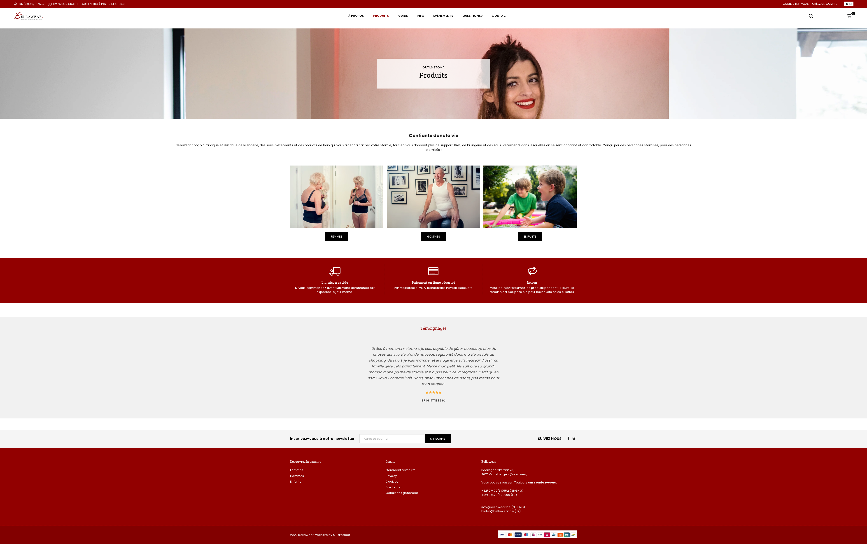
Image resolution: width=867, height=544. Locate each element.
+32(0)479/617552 (495, 490)
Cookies (392, 481)
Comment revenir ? (400, 470)
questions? (473, 16)
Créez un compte (824, 4)
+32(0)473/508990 (495, 495)
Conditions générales (402, 493)
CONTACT (500, 16)
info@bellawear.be (495, 507)
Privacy (391, 476)
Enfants (530, 236)
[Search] (811, 15)
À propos (356, 16)
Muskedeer (341, 535)
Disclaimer (394, 487)
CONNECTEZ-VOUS (796, 4)
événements (443, 16)
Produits (381, 16)
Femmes (337, 236)
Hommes (433, 236)
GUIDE (403, 16)
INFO (420, 16)
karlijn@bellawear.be (497, 511)
